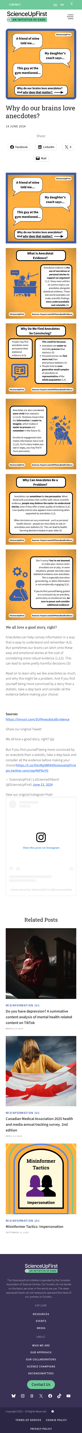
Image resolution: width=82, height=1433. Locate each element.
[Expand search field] (72, 5)
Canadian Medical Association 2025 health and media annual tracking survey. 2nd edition (39, 1124)
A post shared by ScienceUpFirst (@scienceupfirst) (41, 889)
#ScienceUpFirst (64, 765)
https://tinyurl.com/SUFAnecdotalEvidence (37, 719)
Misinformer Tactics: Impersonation (34, 1226)
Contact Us (41, 1384)
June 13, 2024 (43, 784)
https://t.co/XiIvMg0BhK (34, 765)
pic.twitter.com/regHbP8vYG (27, 770)
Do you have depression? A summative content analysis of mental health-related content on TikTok (39, 1017)
